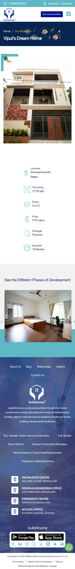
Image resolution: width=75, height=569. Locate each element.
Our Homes (64, 435)
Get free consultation (52, 14)
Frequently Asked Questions (37, 461)
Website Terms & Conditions (40, 561)
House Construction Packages (49, 444)
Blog (28, 366)
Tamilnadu (66, 3)
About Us (15, 366)
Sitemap (59, 561)
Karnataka (53, 3)
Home (7, 31)
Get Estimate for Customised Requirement (37, 452)
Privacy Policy (18, 561)
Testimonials (44, 366)
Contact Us (37, 375)
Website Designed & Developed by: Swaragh (37, 566)
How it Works (16, 444)
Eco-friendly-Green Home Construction (26, 435)
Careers (60, 366)
